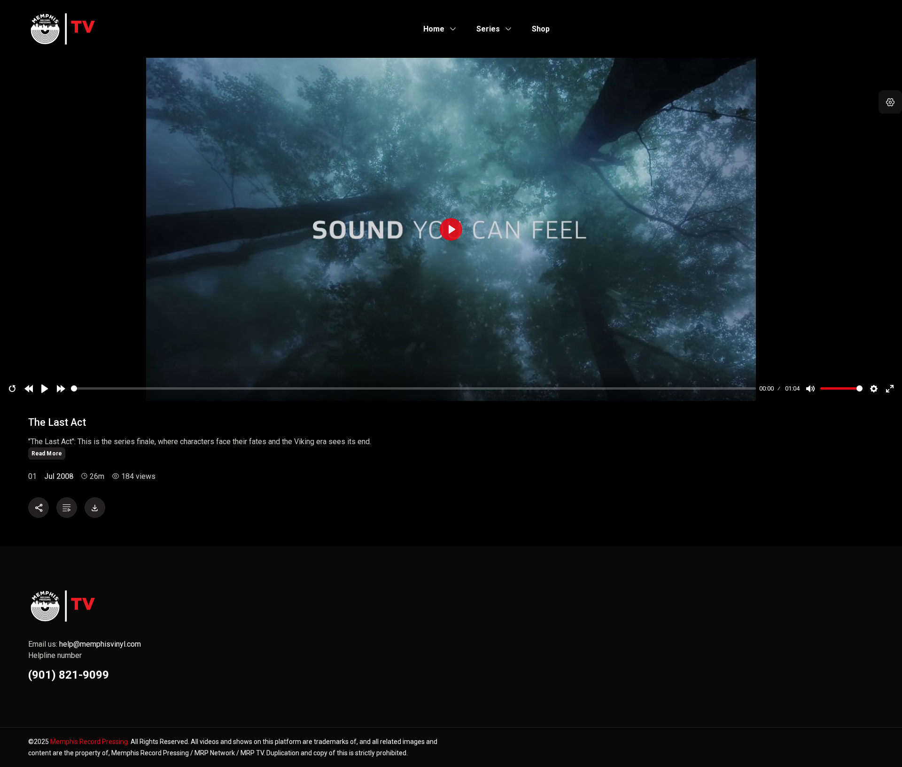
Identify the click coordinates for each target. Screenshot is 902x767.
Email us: (84, 644)
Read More (46, 453)
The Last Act (57, 422)
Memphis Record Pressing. (89, 741)
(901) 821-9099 (68, 674)
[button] (890, 102)
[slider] (413, 388)
